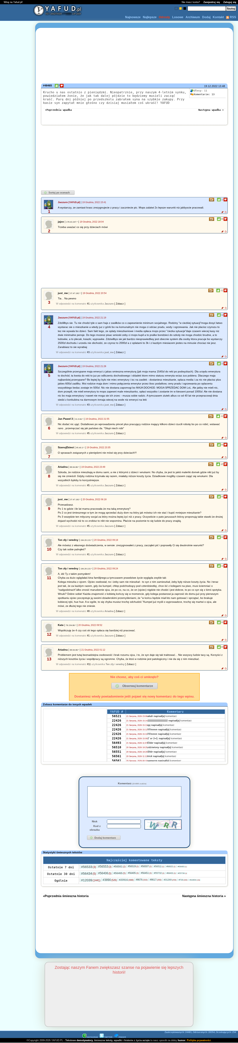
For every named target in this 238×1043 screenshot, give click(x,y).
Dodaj (206, 17)
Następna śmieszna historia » (204, 896)
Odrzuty (164, 17)
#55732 (159, 873)
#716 (183, 880)
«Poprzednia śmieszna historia (66, 896)
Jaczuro (63, 202)
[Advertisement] (16, 521)
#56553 (104, 866)
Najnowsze (133, 17)
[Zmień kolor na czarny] (184, 8)
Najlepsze (150, 17)
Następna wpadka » (211, 109)
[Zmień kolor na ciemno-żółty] (180, 8)
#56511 (159, 866)
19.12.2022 (211, 86)
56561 (116, 756)
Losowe (177, 17)
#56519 (133, 866)
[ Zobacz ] (119, 303)
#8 (88, 611)
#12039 (90, 880)
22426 (116, 720)
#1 (88, 303)
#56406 (104, 873)
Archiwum (193, 17)
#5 (88, 433)
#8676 (142, 879)
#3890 (110, 879)
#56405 (133, 873)
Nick (94, 821)
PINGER (122, 1037)
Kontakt (218, 17)
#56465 (120, 873)
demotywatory (85, 1040)
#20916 (126, 879)
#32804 (195, 880)
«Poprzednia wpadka (58, 109)
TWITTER (108, 1037)
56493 (116, 743)
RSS (232, 17)
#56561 (120, 866)
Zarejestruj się (211, 2)
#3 (88, 352)
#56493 (182, 867)
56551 (116, 752)
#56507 (146, 866)
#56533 (88, 867)
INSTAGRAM (92, 1037)
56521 (116, 716)
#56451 (146, 873)
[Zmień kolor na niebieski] (176, 8)
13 (204, 94)
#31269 (170, 880)
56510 (116, 747)
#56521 (171, 866)
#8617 (156, 879)
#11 (89, 664)
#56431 (171, 873)
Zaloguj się (229, 2)
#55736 (182, 873)
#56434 (88, 873)
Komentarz (132, 783)
